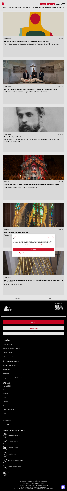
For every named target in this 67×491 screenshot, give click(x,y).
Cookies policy (38, 244)
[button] (16, 237)
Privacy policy (50, 237)
